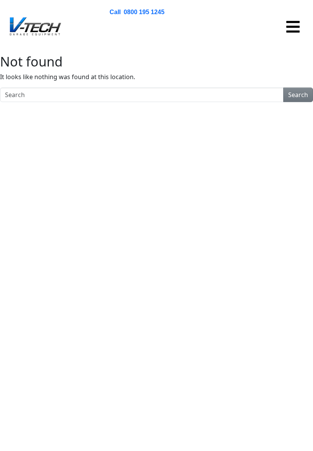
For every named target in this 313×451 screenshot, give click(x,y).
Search (298, 95)
